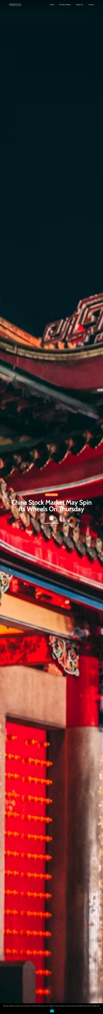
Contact (91, 4)
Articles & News (65, 4)
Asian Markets (51, 495)
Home (52, 4)
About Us (79, 4)
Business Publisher (51, 523)
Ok (52, 1011)
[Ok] (100, 1009)
